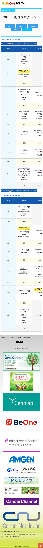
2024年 (10, 26)
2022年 (33, 26)
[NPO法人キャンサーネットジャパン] (21, 519)
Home (5, 337)
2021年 (16, 29)
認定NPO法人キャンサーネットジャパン (11, 531)
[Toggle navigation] (40, 3)
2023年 (21, 26)
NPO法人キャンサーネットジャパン (18, 542)
